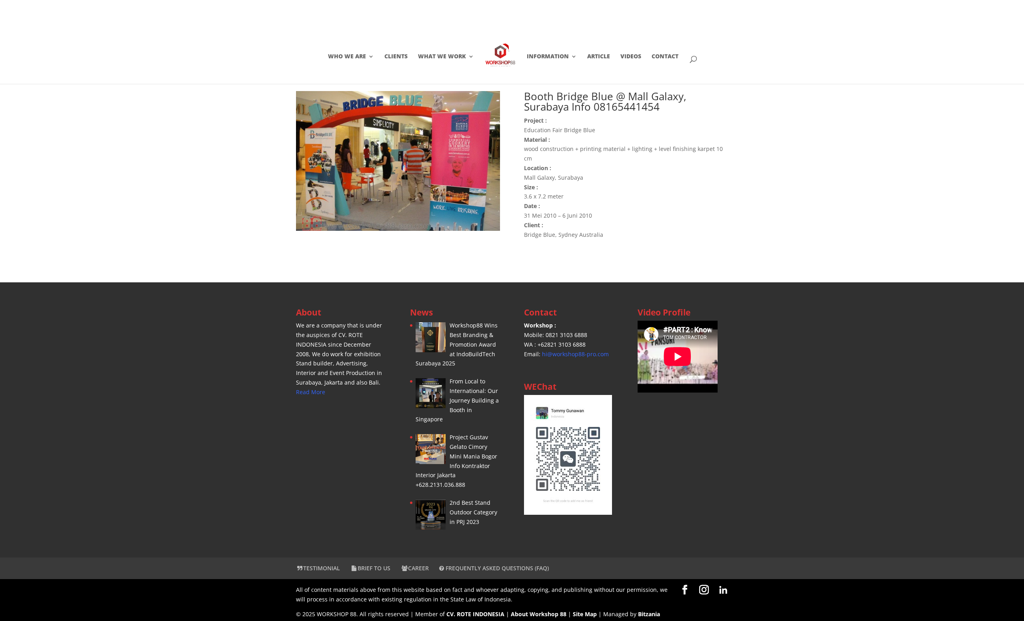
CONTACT (665, 57)
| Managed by (605, 614)
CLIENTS (396, 57)
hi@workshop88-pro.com (575, 354)
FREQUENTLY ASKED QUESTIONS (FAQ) (496, 568)
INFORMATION (548, 57)
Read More (310, 392)
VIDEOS (630, 57)
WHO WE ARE (347, 57)
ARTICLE (598, 57)
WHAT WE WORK (442, 57)
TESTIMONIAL (321, 568)
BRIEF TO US (374, 568)
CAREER (418, 568)
